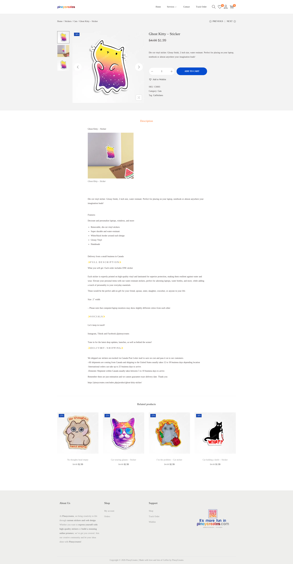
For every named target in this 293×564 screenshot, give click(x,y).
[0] (220, 7)
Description (146, 120)
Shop (151, 511)
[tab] (146, 121)
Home (59, 21)
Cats (75, 21)
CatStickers (158, 95)
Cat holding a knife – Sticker (215, 460)
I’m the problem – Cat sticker (169, 460)
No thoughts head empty (77, 460)
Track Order (154, 516)
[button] (157, 79)
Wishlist (152, 522)
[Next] (139, 67)
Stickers (68, 21)
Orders (107, 516)
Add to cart (191, 71)
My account (109, 511)
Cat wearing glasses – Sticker (123, 460)
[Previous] (78, 67)
